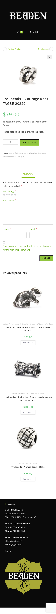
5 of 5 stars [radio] (15, 195)
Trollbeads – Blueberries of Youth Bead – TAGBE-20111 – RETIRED (28, 399)
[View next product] (51, 49)
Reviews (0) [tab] (28, 174)
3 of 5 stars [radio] (9, 195)
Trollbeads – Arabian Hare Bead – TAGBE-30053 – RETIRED (28, 329)
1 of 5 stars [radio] (4, 195)
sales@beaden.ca (19, 537)
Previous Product (14, 49)
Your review (9, 200)
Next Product (43, 49)
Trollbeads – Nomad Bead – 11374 (28, 467)
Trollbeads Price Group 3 (12, 324)
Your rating (9, 192)
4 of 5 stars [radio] (12, 195)
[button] (49, 57)
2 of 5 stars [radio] (7, 195)
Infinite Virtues (19, 153)
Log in (8, 551)
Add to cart (29, 142)
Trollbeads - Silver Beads (37, 153)
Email (33, 229)
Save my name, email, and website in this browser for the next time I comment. (27, 248)
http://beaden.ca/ (13, 541)
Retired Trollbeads (28, 324)
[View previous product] (5, 49)
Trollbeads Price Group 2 (13, 156)
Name (7, 229)
